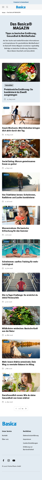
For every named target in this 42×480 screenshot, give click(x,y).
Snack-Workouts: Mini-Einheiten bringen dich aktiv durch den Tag (21, 129)
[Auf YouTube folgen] (13, 460)
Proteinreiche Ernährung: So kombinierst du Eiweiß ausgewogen (18, 91)
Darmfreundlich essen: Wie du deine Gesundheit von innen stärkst (18, 396)
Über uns (5, 439)
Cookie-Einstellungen (30, 443)
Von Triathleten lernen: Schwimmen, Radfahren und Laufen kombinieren (19, 196)
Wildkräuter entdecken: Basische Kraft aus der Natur (20, 330)
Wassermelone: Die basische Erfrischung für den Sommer (15, 229)
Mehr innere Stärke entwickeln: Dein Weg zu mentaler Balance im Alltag (19, 363)
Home (3, 12)
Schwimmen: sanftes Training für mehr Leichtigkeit (20, 263)
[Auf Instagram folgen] (8, 460)
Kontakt (4, 435)
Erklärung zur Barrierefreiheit (28, 448)
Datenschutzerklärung (31, 435)
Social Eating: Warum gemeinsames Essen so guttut (18, 163)
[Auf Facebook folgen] (3, 460)
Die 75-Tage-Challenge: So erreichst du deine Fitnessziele (20, 296)
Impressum (27, 439)
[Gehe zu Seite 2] (26, 408)
